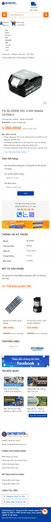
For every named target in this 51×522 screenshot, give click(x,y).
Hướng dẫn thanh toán (11, 484)
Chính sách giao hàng (10, 464)
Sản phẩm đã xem (8, 32)
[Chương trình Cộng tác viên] (25, 224)
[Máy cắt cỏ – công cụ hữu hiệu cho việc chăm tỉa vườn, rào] (37, 401)
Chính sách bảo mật (10, 468)
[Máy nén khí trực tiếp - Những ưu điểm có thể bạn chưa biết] (14, 401)
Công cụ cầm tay (18, 54)
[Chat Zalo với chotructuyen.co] (26, 214)
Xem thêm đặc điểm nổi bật (15, 152)
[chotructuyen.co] (9, 3)
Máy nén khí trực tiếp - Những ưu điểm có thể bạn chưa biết (13, 410)
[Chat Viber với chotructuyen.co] (32, 214)
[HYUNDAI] (14, 348)
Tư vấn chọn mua (8, 47)
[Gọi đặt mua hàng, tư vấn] (19, 214)
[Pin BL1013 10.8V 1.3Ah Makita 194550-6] (37, 304)
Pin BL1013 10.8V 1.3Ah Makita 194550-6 (36, 322)
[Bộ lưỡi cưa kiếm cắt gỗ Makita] (13, 304)
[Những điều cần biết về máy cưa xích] (37, 381)
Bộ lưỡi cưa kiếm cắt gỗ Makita (12, 322)
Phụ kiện (30, 54)
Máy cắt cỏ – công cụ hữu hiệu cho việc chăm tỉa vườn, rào (36, 410)
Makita (15, 119)
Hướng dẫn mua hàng (10, 480)
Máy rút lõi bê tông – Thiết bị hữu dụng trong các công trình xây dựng (13, 390)
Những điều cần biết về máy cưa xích (36, 390)
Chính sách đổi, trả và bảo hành (14, 460)
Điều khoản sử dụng (10, 457)
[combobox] (26, 14)
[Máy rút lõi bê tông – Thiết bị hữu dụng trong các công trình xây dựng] (14, 381)
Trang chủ (6, 54)
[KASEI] (37, 348)
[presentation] (47, 314)
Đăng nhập (6, 22)
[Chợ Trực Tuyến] (25, 361)
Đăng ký (5, 25)
